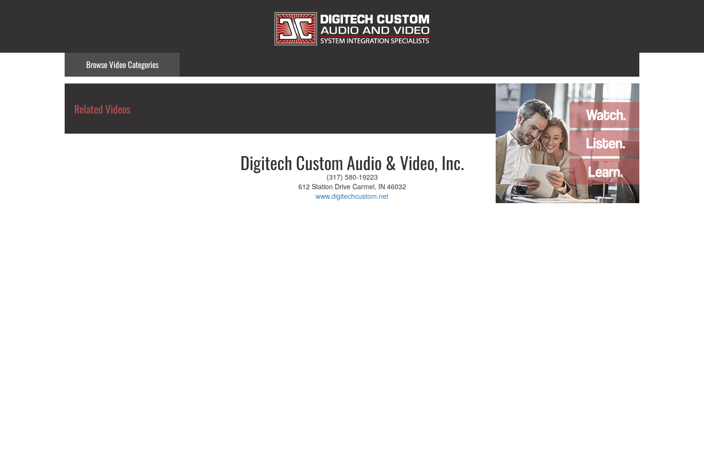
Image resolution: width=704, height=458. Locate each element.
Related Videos (102, 108)
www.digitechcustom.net (352, 196)
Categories (122, 64)
